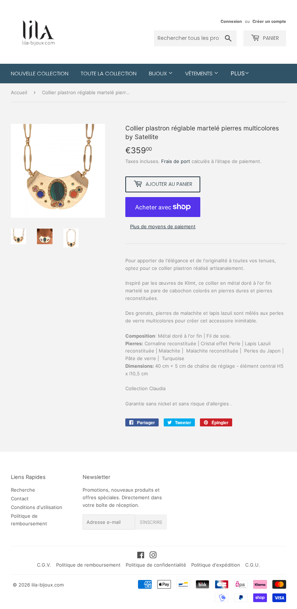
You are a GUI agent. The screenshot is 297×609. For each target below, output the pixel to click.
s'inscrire (151, 522)
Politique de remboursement (88, 565)
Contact (20, 498)
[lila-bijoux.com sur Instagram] (153, 556)
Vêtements (199, 73)
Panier (270, 38)
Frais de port (175, 161)
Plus (238, 73)
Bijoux (158, 73)
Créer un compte (269, 21)
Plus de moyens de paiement (163, 226)
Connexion (231, 21)
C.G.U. (252, 565)
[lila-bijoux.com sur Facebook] (141, 556)
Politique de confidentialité (156, 565)
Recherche (23, 490)
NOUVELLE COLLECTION (39, 73)
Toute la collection (109, 73)
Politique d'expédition (215, 565)
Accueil (19, 92)
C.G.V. (44, 565)
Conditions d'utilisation (36, 507)
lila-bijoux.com (48, 585)
